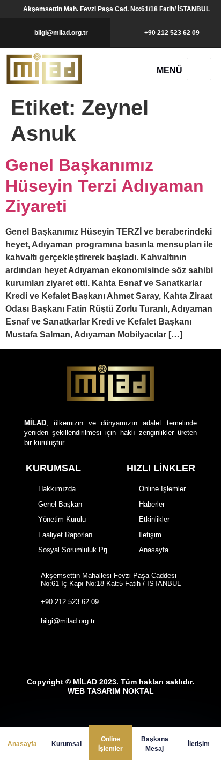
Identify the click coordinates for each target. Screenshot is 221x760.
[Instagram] (98, 645)
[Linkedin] (154, 645)
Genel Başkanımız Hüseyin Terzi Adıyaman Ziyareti (104, 185)
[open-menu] (199, 69)
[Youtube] (135, 645)
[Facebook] (80, 645)
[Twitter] (117, 645)
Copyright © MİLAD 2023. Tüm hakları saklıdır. (110, 686)
